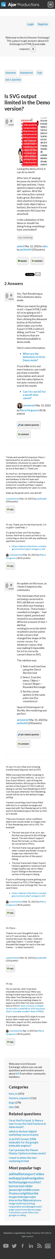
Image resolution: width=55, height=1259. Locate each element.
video (40, 1174)
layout (26, 1203)
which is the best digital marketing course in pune (23, 1133)
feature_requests (19, 1098)
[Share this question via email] (38, 275)
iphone (37, 1200)
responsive (15, 1206)
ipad (25, 1178)
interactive (15, 1200)
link (36, 1193)
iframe (13, 1193)
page (24, 1182)
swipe (32, 1196)
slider (29, 1186)
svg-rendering (25, 237)
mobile (27, 1189)
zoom (35, 1189)
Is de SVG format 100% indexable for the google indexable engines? (23, 1142)
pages (32, 1206)
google (12, 1215)
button (13, 1186)
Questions (10, 72)
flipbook (28, 1200)
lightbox (27, 1193)
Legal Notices (20, 1233)
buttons (14, 1182)
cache (24, 1212)
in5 (18, 1073)
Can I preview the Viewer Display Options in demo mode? (27, 1151)
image (12, 1203)
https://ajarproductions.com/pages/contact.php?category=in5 (29, 547)
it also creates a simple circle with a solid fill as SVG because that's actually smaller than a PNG (25, 1008)
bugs (12, 1102)
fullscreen (33, 1212)
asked (20, 246)
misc (45, 246)
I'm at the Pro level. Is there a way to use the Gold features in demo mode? (27, 1124)
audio (19, 1203)
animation (17, 1174)
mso (31, 1182)
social (25, 1206)
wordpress (29, 1209)
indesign (23, 1196)
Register (43, 24)
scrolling (21, 1215)
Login (30, 24)
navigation (36, 1178)
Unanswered (26, 72)
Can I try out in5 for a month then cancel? (34, 395)
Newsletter (8, 1233)
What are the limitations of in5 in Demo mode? (34, 357)
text (22, 1186)
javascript (15, 1189)
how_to (13, 1093)
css (20, 1193)
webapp (15, 1178)
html (37, 1182)
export (30, 1174)
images (13, 1196)
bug (33, 1203)
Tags (39, 72)
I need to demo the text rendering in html (23, 1159)
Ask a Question (13, 79)
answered (29, 405)
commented (12, 498)
